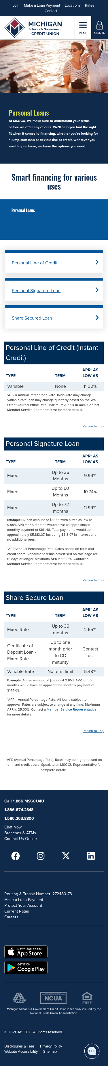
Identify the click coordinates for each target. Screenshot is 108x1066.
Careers (11, 917)
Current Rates (16, 911)
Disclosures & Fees (19, 1046)
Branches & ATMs (20, 832)
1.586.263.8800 (19, 818)
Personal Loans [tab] (23, 210)
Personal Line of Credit (35, 263)
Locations (72, 5)
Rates (89, 5)
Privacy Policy (51, 1046)
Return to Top (93, 426)
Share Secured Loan (32, 318)
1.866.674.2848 (18, 809)
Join (16, 5)
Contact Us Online (20, 838)
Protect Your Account (23, 905)
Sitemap (50, 1051)
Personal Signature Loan (36, 291)
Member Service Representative (71, 709)
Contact (51, 11)
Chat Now (13, 827)
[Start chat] (92, 1051)
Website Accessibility (21, 1051)
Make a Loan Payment (42, 5)
